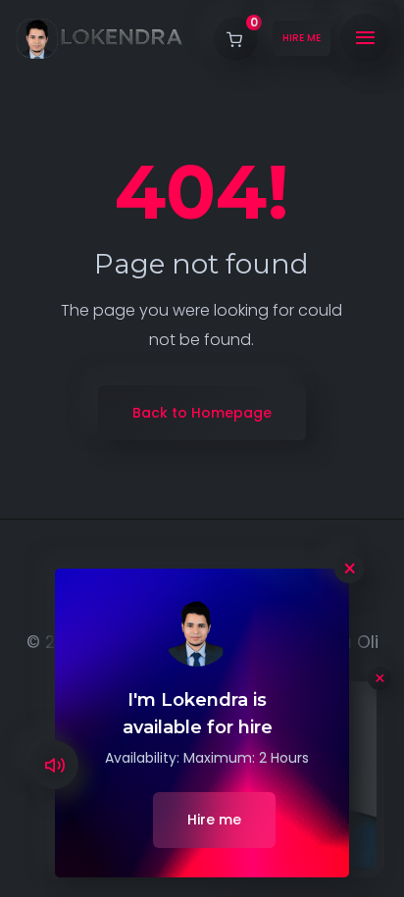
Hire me (214, 819)
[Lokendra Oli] (99, 39)
